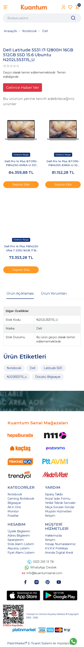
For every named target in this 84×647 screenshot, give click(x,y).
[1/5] (4, 66)
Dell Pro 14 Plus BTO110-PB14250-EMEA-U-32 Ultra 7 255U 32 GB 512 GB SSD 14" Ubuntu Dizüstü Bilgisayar (63, 163)
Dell (32, 368)
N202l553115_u (17, 377)
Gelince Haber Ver (22, 87)
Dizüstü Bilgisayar (48, 377)
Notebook (14, 368)
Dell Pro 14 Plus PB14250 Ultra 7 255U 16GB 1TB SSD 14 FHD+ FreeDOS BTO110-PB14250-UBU (21, 249)
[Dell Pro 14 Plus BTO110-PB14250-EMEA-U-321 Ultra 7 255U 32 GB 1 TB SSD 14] (21, 130)
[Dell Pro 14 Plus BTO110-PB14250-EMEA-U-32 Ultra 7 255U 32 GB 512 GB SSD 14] (63, 130)
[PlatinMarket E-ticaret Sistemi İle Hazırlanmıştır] (24, 630)
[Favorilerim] (70, 7)
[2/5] (6, 66)
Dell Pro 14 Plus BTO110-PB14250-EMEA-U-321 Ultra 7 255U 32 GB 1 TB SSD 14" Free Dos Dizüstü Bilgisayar (21, 163)
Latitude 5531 (53, 368)
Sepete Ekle (21, 184)
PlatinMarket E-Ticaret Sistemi (29, 643)
